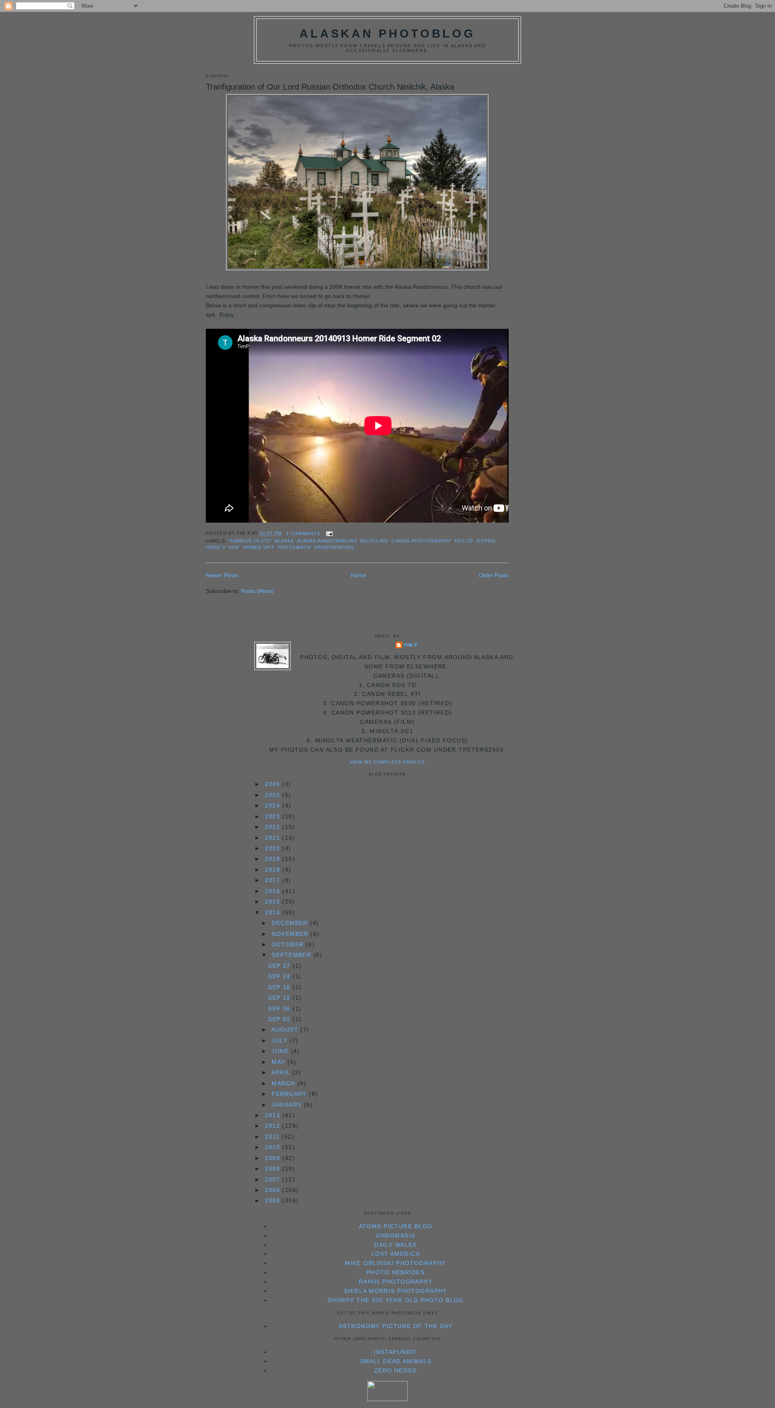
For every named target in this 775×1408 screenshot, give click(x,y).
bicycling (374, 540)
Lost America (395, 1253)
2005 (273, 1200)
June (281, 1051)
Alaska (284, 540)
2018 (273, 869)
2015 (273, 901)
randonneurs (334, 547)
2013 (273, 1115)
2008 (273, 1168)
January (288, 1104)
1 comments (303, 533)
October (289, 944)
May (279, 1062)
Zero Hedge (395, 1370)
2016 (273, 891)
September (292, 955)
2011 (273, 1136)
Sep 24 (280, 976)
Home (358, 575)
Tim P (411, 645)
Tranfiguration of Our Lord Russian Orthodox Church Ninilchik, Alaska (330, 86)
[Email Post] (328, 533)
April (281, 1072)
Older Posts (494, 575)
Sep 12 (280, 997)
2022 (273, 827)
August (285, 1029)
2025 (273, 795)
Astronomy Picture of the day (395, 1326)
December (291, 923)
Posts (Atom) (257, 591)
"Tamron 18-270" (250, 540)
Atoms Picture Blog (396, 1226)
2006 (273, 1190)
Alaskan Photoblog (387, 33)
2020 (273, 848)
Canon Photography (421, 540)
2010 (273, 1147)
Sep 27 (280, 965)
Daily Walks (395, 1245)
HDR (233, 547)
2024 (273, 805)
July (280, 1040)
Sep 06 (280, 1008)
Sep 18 (280, 987)
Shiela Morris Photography (395, 1291)
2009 (273, 1158)
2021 (273, 837)
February (290, 1094)
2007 (273, 1179)
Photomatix (294, 547)
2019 (273, 858)
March (284, 1083)
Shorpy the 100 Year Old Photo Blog (395, 1300)
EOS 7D (464, 540)
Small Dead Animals (395, 1361)
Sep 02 (280, 1019)
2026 (273, 784)
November (291, 934)
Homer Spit (258, 547)
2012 (273, 1125)
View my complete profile (387, 762)
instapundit (395, 1352)
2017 (273, 880)
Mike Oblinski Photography (395, 1263)
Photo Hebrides (396, 1272)
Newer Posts (222, 575)
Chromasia (395, 1235)
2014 (273, 912)
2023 (273, 816)
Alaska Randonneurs (327, 540)
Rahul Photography (395, 1281)
